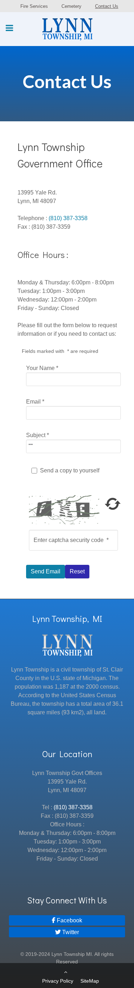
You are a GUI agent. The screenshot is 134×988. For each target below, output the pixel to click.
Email (35, 402)
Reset (77, 571)
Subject (37, 435)
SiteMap (89, 981)
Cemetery (71, 6)
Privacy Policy (57, 981)
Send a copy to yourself (69, 470)
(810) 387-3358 (68, 218)
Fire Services (34, 6)
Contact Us (106, 6)
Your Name (42, 368)
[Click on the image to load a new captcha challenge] (65, 509)
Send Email (45, 571)
